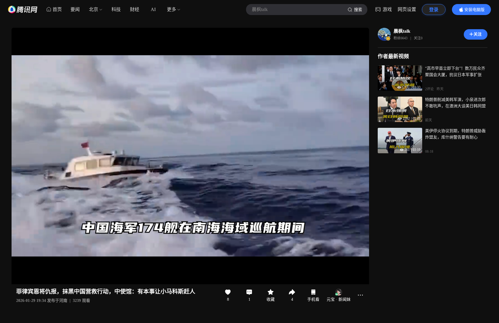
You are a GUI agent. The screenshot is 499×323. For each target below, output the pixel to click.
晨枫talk (402, 31)
